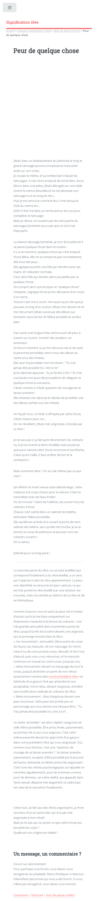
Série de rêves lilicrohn (67, 31)
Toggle (10, 8)
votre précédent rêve (63, 676)
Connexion (20, 895)
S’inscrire (37, 895)
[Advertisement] (49, 109)
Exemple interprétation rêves (34, 31)
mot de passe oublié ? (60, 895)
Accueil (10, 31)
